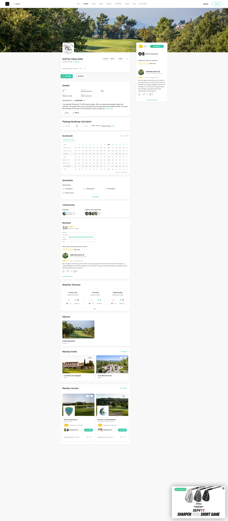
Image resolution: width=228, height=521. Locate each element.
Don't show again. (199, 517)
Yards (121, 135)
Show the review (67, 276)
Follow (105, 58)
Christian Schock (76, 255)
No (84, 68)
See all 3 (123, 352)
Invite (112, 58)
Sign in (205, 4)
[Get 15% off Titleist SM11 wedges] (198, 502)
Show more (95, 197)
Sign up (217, 4)
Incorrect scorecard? (121, 172)
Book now (88, 430)
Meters (126, 135)
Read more (109, 108)
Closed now (78, 100)
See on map (76, 62)
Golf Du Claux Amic (68, 139)
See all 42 (123, 388)
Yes (81, 68)
